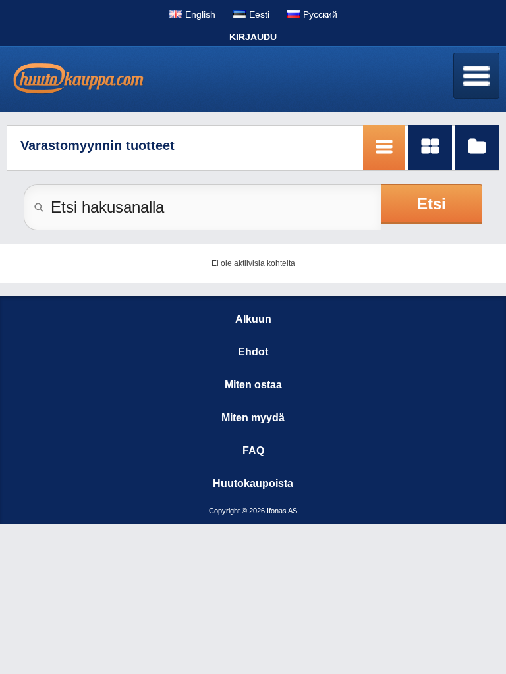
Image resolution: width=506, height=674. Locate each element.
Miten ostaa (253, 384)
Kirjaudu (253, 37)
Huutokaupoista (253, 483)
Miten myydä (253, 417)
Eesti (259, 14)
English (200, 14)
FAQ (253, 450)
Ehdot (253, 351)
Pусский (320, 14)
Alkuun (253, 318)
